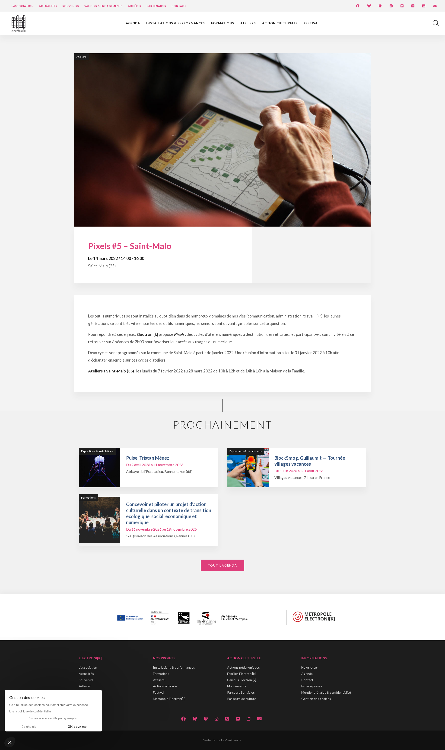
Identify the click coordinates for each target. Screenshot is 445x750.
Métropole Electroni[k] (169, 699)
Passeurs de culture (241, 699)
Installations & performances (175, 23)
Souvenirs (71, 5)
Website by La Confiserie (222, 740)
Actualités (48, 5)
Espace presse (311, 686)
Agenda (133, 23)
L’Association (23, 5)
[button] (9, 742)
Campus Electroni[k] (241, 680)
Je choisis (29, 726)
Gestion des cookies (316, 699)
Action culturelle (280, 23)
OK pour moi (78, 726)
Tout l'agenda (222, 565)
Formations (222, 23)
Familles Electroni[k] (241, 674)
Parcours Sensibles (241, 692)
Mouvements (236, 686)
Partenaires (156, 5)
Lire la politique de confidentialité (30, 711)
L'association (88, 667)
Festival (311, 23)
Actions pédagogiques (243, 667)
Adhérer (134, 5)
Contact (179, 5)
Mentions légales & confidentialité (326, 692)
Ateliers (248, 23)
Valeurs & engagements (103, 5)
